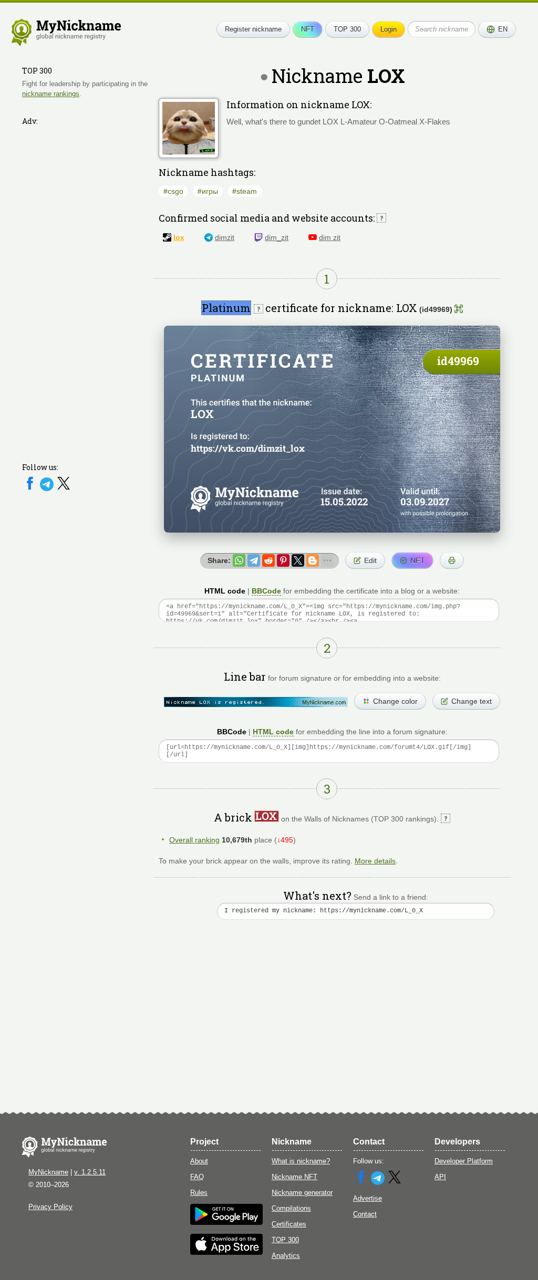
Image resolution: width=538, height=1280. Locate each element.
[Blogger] (312, 560)
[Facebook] (31, 489)
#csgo (173, 191)
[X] (63, 489)
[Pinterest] (283, 560)
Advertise (367, 1198)
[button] (497, 29)
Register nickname (253, 29)
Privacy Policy (50, 1207)
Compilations (291, 1208)
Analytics (286, 1256)
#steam (244, 191)
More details (375, 861)
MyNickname (48, 1172)
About (199, 1161)
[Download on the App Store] (226, 1252)
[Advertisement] (85, 287)
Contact (365, 1214)
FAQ (197, 1177)
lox (178, 237)
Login (388, 29)
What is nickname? (301, 1161)
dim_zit (276, 237)
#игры (208, 191)
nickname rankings (50, 94)
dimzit (224, 237)
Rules (199, 1192)
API (440, 1177)
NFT (307, 29)
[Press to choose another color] (256, 702)
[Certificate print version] (452, 560)
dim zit (329, 237)
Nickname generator (302, 1192)
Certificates (289, 1224)
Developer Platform (463, 1161)
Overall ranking (194, 840)
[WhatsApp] (239, 560)
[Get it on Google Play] (226, 1222)
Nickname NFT (294, 1177)
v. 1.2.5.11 (90, 1172)
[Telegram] (48, 489)
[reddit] (268, 560)
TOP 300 (347, 29)
